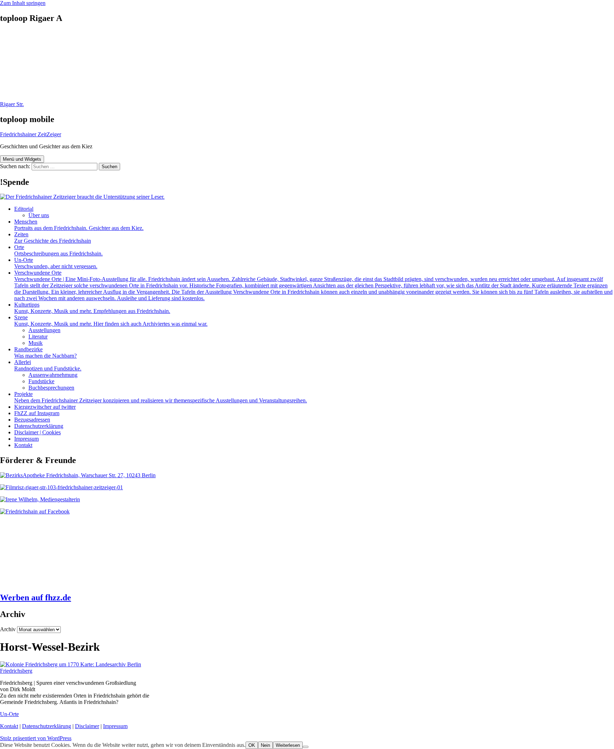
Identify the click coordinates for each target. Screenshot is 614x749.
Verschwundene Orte (313, 285)
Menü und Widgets (22, 159)
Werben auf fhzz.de (35, 597)
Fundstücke (41, 381)
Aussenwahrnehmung (52, 375)
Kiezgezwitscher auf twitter (45, 407)
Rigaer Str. (12, 104)
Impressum (26, 439)
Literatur (38, 337)
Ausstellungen (44, 330)
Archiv (8, 629)
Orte (58, 250)
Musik (35, 343)
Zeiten (52, 237)
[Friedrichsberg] (70, 664)
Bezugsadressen (32, 420)
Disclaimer (87, 726)
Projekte (160, 397)
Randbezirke (45, 352)
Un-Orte (55, 263)
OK (251, 745)
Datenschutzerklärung (38, 426)
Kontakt (23, 445)
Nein (265, 745)
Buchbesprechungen (51, 388)
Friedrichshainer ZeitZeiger (30, 134)
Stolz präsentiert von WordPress (35, 738)
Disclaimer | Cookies (37, 432)
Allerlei (47, 365)
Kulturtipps (92, 308)
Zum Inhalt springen (22, 3)
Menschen (79, 225)
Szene (111, 320)
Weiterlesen (288, 745)
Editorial (23, 209)
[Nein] (305, 747)
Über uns (38, 215)
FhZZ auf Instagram (36, 413)
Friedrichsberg (16, 671)
